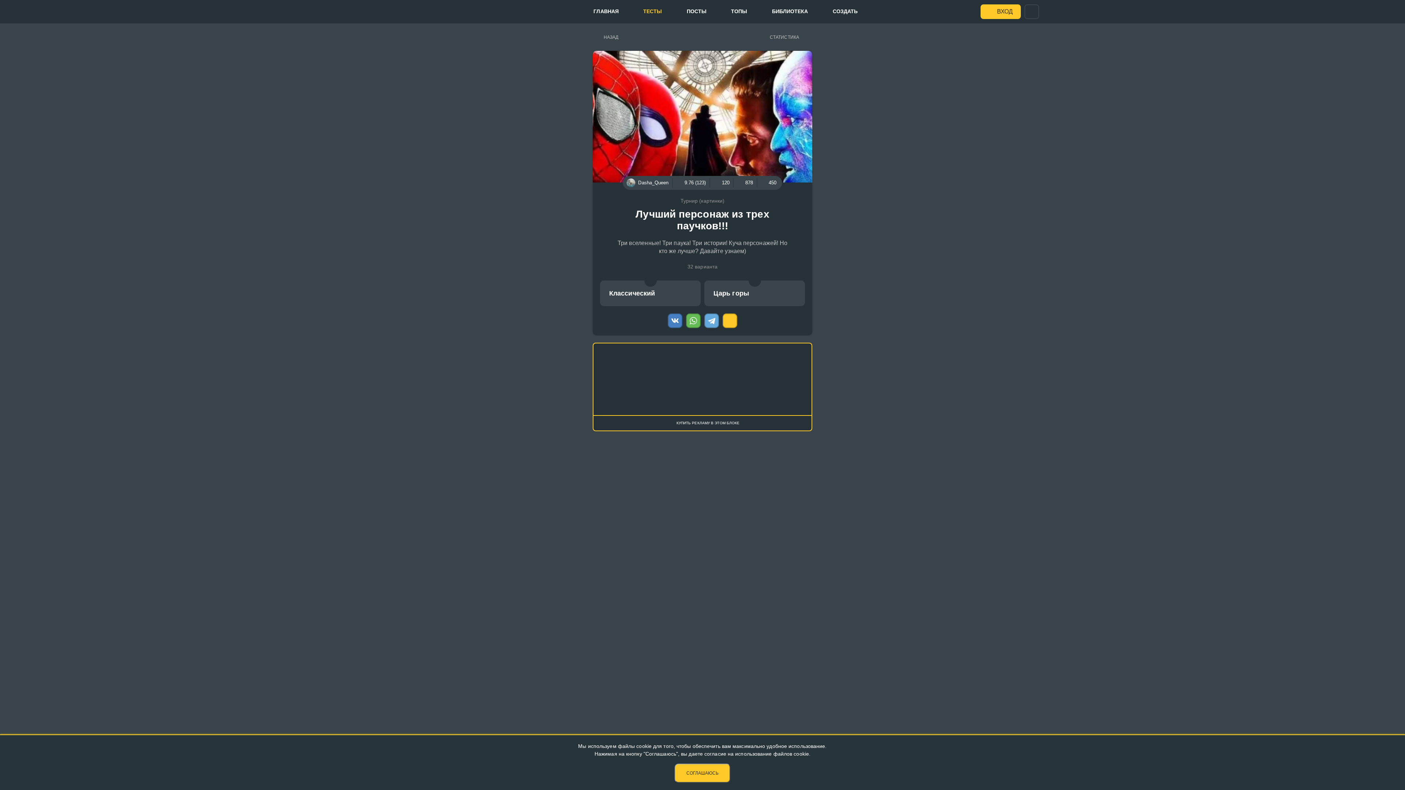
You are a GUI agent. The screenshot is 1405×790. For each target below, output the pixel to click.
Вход (1005, 11)
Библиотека (790, 11)
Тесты (652, 11)
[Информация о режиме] (650, 280)
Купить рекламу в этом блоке (708, 423)
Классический (632, 293)
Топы (739, 11)
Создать (845, 11)
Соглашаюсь (702, 773)
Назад (611, 37)
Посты (697, 11)
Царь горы (731, 293)
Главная (606, 11)
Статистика (784, 37)
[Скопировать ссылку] (730, 320)
